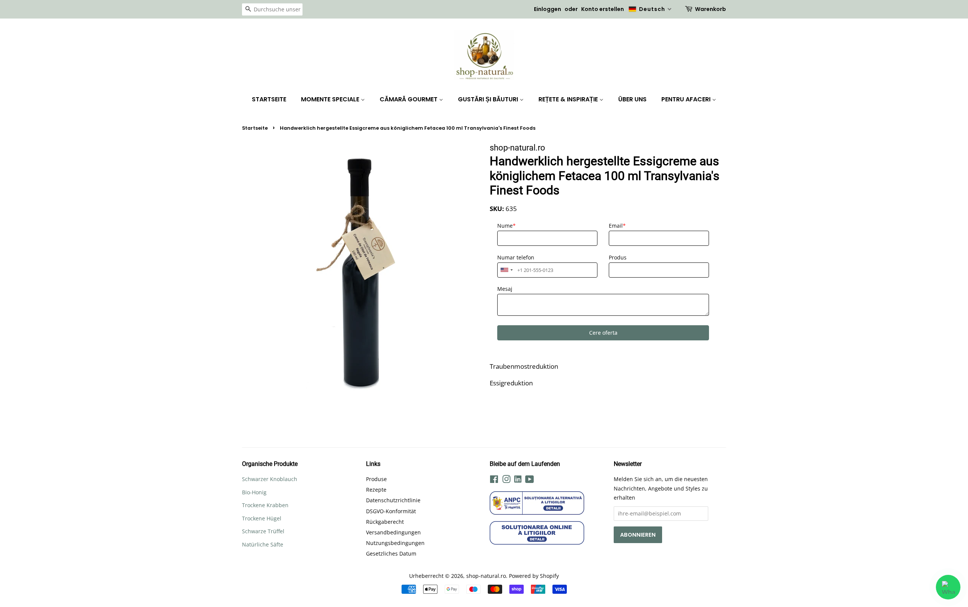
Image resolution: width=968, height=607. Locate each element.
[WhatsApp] (948, 587)
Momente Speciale (331, 99)
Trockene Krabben (265, 505)
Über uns (632, 99)
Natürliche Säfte (262, 544)
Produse (376, 479)
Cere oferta (603, 332)
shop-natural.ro (486, 575)
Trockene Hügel (261, 518)
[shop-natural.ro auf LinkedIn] (517, 480)
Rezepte (376, 489)
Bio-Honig (254, 492)
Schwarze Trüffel (263, 531)
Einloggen (547, 9)
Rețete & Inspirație (568, 99)
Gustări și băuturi (489, 99)
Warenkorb (710, 9)
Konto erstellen (602, 9)
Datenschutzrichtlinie (393, 500)
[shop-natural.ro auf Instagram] (506, 480)
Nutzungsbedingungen (395, 542)
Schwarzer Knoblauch (269, 479)
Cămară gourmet (409, 99)
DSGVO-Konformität (391, 511)
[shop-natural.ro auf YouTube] (529, 480)
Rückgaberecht (385, 521)
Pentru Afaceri (686, 99)
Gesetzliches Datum (391, 553)
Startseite (269, 99)
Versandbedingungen (393, 532)
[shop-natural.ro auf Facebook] (494, 480)
